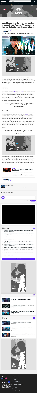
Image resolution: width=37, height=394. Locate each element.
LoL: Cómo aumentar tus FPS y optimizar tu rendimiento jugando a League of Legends (23, 328)
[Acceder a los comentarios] (10, 31)
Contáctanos (16, 378)
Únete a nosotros (17, 381)
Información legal (17, 382)
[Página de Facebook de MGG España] (2, 378)
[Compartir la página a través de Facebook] (5, 31)
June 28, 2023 (21, 106)
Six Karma (23, 91)
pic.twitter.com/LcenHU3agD (18, 131)
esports (13, 168)
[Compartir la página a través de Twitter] (7, 31)
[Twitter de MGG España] (4, 378)
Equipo (15, 379)
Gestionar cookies (17, 389)
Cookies (15, 387)
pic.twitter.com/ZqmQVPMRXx (22, 104)
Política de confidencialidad (19, 390)
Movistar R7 (26, 114)
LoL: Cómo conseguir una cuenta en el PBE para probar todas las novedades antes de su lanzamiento (23, 334)
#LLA (22, 130)
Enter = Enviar (27, 200)
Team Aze (14, 91)
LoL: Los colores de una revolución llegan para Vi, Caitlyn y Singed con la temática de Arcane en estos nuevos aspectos (18, 242)
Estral (3, 115)
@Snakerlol (17, 103)
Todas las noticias (18, 258)
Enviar (33, 200)
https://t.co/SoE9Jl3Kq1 (28, 130)
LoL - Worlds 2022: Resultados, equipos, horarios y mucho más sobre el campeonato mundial (22, 306)
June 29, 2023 (21, 133)
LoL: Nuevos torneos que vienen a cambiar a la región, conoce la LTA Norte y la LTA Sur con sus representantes (18, 250)
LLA (28, 77)
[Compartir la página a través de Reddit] (8, 31)
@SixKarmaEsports (12, 104)
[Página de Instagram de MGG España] (6, 378)
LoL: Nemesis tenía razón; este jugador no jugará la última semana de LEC (22, 170)
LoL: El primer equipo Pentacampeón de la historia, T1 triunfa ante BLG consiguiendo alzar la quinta (19, 247)
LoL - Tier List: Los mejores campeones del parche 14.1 (21, 299)
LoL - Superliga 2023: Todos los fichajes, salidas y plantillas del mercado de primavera (22, 312)
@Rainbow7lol (8, 130)
